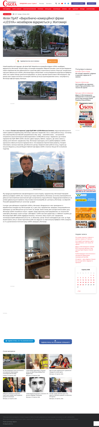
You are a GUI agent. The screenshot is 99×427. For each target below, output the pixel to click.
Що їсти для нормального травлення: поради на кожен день (60, 371)
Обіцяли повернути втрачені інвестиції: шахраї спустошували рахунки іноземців (12, 395)
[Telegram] (68, 3)
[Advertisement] (37, 116)
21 (88, 282)
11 (80, 280)
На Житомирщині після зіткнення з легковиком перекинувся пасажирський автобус (13, 372)
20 (85, 282)
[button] (56, 3)
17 (78, 282)
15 (91, 280)
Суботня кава (85, 82)
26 (83, 284)
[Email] (59, 3)
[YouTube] (62, 3)
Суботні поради (85, 71)
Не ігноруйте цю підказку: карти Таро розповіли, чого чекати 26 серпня (84, 85)
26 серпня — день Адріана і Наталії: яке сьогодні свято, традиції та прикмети (85, 260)
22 (91, 282)
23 (93, 282)
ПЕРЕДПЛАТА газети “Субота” (28, 3)
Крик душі (78, 93)
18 (80, 282)
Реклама (41, 3)
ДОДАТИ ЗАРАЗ (52, 61)
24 (78, 284)
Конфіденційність (8, 424)
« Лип (79, 291)
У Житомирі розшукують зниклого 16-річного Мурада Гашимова (37, 394)
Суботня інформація (87, 93)
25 (80, 284)
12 (83, 280)
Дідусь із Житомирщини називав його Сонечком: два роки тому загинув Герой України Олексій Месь (85, 97)
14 (88, 280)
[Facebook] (65, 3)
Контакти (49, 3)
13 (85, 280)
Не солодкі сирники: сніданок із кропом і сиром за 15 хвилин (85, 75)
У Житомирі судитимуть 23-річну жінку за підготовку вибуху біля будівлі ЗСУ (35, 372)
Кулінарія (78, 71)
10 (78, 280)
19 (83, 282)
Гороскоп (78, 82)
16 (93, 280)
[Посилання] (10, 3)
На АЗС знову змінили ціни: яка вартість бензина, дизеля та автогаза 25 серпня (60, 395)
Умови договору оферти (10, 421)
